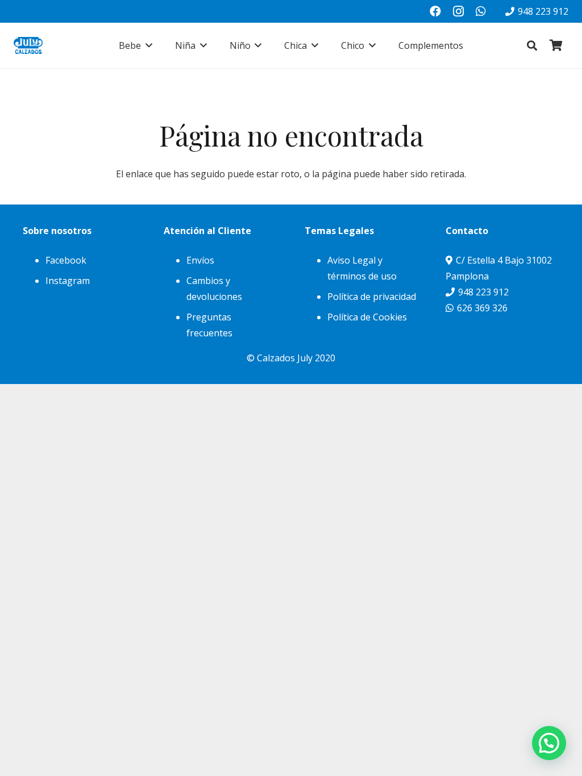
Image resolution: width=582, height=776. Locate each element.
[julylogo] (28, 45)
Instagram (67, 280)
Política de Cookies (367, 317)
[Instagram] (458, 11)
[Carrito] (555, 45)
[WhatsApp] (480, 11)
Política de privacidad (371, 296)
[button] (146, 45)
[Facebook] (435, 11)
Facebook (65, 260)
